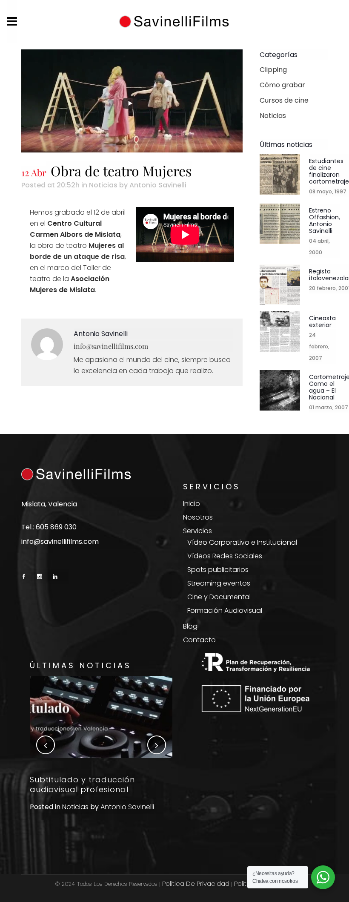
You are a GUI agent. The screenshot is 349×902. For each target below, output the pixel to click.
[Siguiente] (156, 744)
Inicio (191, 503)
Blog (190, 626)
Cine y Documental (219, 597)
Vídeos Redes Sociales (224, 556)
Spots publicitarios (218, 570)
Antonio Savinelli (157, 185)
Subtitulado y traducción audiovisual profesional (82, 784)
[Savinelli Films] (174, 21)
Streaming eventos (218, 583)
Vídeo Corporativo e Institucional (242, 542)
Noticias (103, 185)
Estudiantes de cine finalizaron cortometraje (329, 171)
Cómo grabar (282, 85)
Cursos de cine (284, 100)
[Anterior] (45, 744)
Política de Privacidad (195, 883)
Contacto (199, 640)
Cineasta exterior (322, 321)
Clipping (273, 70)
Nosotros (198, 517)
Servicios (197, 531)
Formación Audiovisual (224, 610)
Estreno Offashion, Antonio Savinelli (324, 220)
